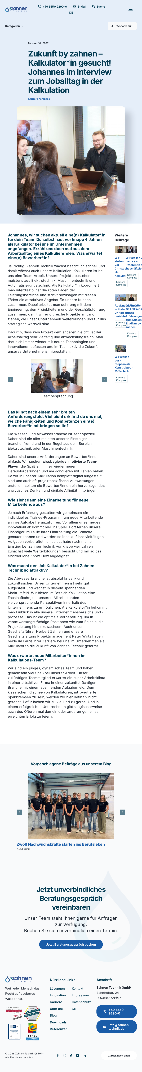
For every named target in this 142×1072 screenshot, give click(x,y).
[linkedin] (84, 1055)
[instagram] (64, 1055)
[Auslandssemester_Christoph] (120, 295)
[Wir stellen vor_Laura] (131, 248)
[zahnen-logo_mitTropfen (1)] (16, 9)
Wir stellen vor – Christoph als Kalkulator (121, 266)
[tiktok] (71, 1055)
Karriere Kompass (39, 98)
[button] (10, 379)
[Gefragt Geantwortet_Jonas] (131, 295)
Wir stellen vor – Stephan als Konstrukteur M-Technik (123, 364)
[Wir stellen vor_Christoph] (120, 248)
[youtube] (77, 1055)
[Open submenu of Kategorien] (21, 26)
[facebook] (57, 1055)
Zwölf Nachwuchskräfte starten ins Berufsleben (61, 844)
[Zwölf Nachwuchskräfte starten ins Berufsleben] (71, 806)
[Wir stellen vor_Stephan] (120, 347)
